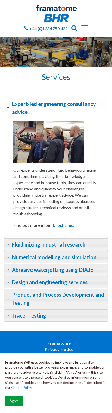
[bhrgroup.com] (56, 8)
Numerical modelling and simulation (54, 257)
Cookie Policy (21, 387)
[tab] (56, 108)
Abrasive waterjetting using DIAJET (54, 270)
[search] (74, 29)
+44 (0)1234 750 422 (48, 28)
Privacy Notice (59, 349)
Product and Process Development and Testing (58, 299)
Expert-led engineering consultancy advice (54, 108)
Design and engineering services (50, 282)
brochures (63, 225)
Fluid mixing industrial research (48, 244)
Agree (14, 401)
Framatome (59, 342)
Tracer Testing (29, 315)
